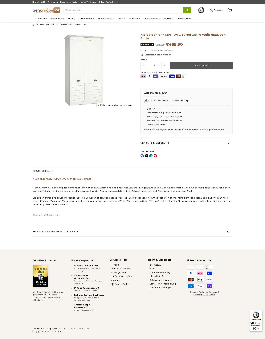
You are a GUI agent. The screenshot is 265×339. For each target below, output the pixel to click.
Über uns (115, 280)
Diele (121, 18)
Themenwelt (185, 18)
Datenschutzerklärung (160, 280)
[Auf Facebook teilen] (142, 155)
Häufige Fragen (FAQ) (121, 276)
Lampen (133, 18)
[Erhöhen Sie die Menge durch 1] (164, 65)
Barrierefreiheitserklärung (162, 284)
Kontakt (115, 265)
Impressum (155, 265)
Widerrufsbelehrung (159, 272)
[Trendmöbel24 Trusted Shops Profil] (201, 10)
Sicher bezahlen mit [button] (199, 260)
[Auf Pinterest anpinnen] (155, 155)
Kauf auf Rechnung (88, 2)
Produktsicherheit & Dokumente (55, 231)
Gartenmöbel (86, 18)
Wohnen (40, 18)
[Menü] (260, 311)
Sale (66, 328)
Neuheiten (39, 328)
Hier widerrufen (157, 276)
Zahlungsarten (118, 272)
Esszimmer (56, 18)
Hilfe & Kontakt (38, 2)
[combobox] (123, 10)
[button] (217, 10)
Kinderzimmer (151, 18)
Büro (70, 18)
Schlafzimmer (105, 18)
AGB (151, 268)
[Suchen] (187, 10)
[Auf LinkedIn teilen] (151, 155)
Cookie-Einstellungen (160, 287)
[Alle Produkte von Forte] (146, 100)
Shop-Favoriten (54, 328)
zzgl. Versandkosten (164, 50)
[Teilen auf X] (146, 155)
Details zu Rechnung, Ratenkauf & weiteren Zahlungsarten (204, 293)
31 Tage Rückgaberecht (109, 2)
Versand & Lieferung (155, 143)
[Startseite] (33, 25)
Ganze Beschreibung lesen (45, 215)
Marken (168, 18)
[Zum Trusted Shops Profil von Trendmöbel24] (40, 276)
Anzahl (144, 60)
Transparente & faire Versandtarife (62, 2)
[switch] (256, 328)
